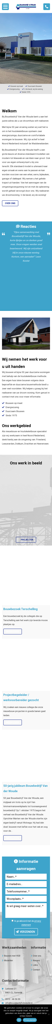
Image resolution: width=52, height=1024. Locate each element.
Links (35, 965)
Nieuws (36, 960)
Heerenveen (43, 443)
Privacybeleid (29, 1020)
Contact (36, 969)
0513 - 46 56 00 (12, 999)
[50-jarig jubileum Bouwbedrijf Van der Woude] (26, 758)
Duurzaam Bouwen (15, 411)
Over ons (10, 203)
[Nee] (48, 1014)
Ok (19, 1020)
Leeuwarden (8, 443)
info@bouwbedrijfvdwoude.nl (18, 1003)
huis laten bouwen (21, 380)
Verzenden (27, 931)
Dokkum (19, 443)
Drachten (28, 443)
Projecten (27, 539)
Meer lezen (12, 631)
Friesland (40, 439)
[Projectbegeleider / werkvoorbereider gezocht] (26, 667)
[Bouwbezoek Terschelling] (26, 581)
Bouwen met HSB (12, 956)
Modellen (8, 960)
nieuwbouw (11, 431)
